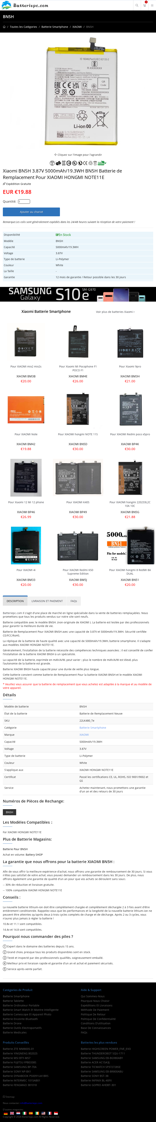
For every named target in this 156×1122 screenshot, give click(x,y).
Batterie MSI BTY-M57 (16, 1058)
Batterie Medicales (15, 1032)
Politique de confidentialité (98, 1019)
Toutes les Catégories (23, 27)
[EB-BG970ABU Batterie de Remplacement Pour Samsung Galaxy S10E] (78, 294)
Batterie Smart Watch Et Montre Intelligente (31, 1010)
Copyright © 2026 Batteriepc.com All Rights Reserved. (31, 1116)
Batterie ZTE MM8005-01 (18, 1049)
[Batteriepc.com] (25, 5)
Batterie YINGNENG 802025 (20, 1053)
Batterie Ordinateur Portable (21, 1005)
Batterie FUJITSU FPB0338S (19, 1062)
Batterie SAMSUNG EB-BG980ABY (102, 1058)
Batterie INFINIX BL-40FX (96, 1080)
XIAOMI (77, 27)
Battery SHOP (34, 854)
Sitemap (10, 1096)
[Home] (4, 27)
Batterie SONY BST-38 (94, 1076)
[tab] (15, 601)
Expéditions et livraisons (96, 1005)
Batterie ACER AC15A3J (95, 1062)
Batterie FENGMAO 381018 (20, 1085)
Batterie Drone (12, 1023)
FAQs (84, 1032)
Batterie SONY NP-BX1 (17, 1071)
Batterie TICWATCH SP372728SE (101, 1067)
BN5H (9, 812)
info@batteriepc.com (31, 1102)
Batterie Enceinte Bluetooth (20, 1019)
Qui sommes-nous (93, 996)
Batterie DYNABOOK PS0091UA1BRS (26, 1076)
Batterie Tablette (13, 1001)
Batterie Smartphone (54, 27)
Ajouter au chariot (31, 212)
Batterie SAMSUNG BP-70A (20, 1067)
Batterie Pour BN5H (15, 849)
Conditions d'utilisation (96, 1023)
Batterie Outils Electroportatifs (22, 1028)
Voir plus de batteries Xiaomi (115, 312)
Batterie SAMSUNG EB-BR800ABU (102, 1071)
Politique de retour (93, 1014)
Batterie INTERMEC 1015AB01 (21, 1080)
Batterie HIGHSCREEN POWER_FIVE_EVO (106, 1049)
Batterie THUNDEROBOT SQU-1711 (103, 1053)
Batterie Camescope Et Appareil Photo (27, 1014)
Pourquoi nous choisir (95, 1001)
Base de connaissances (96, 1028)
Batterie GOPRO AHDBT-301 (98, 1085)
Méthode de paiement (95, 1010)
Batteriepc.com (12, 613)
